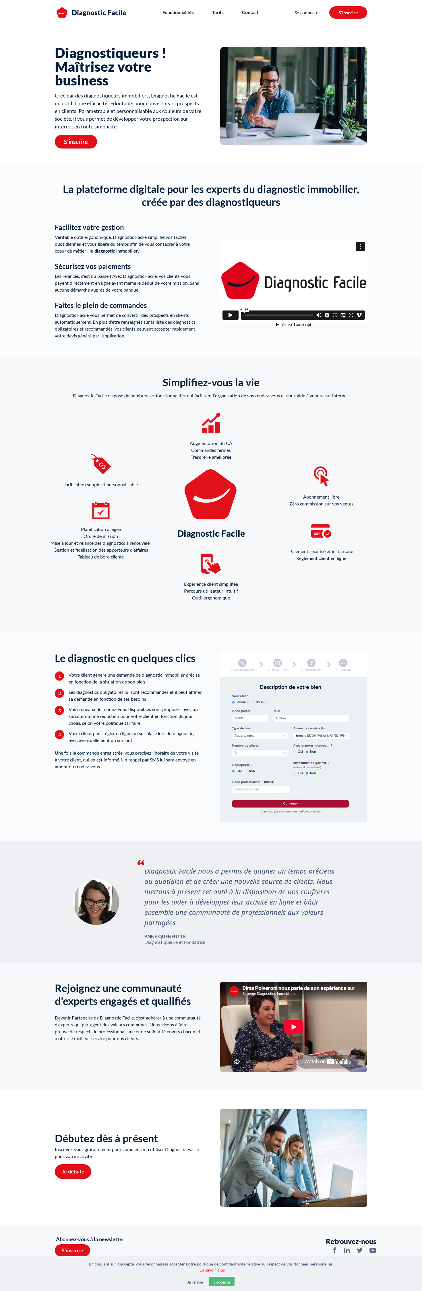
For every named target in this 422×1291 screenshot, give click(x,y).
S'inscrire (348, 12)
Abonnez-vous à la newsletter (90, 1239)
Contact (250, 12)
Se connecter (307, 12)
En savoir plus (212, 1269)
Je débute (73, 1171)
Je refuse (195, 1282)
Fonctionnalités (178, 12)
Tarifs (218, 12)
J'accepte (222, 1282)
